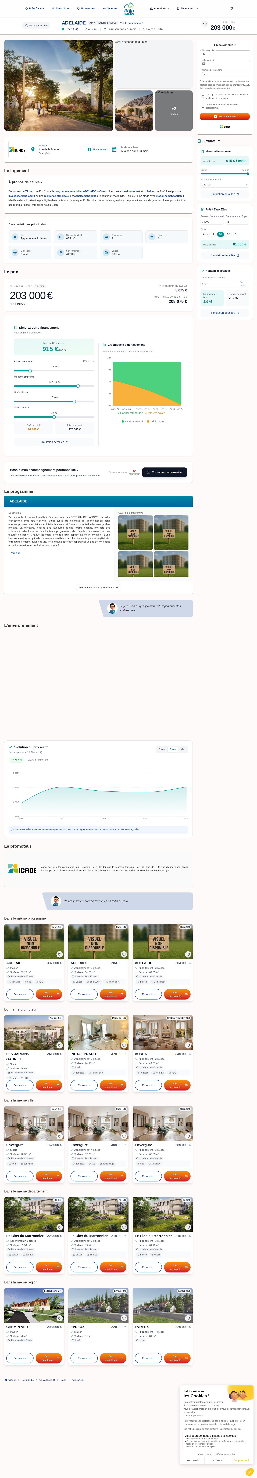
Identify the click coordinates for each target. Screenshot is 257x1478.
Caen (63, 1379)
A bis (205, 234)
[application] (143, 386)
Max (183, 749)
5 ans (173, 749)
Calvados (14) (47, 1379)
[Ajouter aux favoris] (204, 23)
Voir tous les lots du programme (96, 587)
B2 (228, 234)
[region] (153, 546)
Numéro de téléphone (212, 70)
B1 (220, 234)
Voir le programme (130, 23)
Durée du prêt (21, 392)
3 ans (162, 749)
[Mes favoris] (231, 8)
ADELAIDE (74, 23)
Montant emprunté (24, 376)
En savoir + (20, 994)
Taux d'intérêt (21, 407)
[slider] (30, 370)
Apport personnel (23, 361)
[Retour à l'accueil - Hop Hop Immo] (128, 8)
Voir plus (15, 553)
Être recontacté (47, 994)
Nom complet (208, 50)
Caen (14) (72, 29)
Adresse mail (208, 60)
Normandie (28, 1379)
